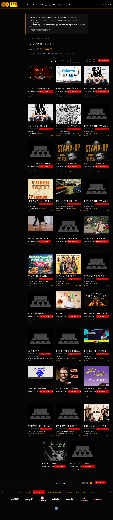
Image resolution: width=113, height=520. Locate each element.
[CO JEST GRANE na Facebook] (56, 510)
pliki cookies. (71, 17)
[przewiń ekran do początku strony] (2, 492)
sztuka (66, 53)
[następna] (62, 60)
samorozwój (56, 53)
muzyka (46, 53)
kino (40, 53)
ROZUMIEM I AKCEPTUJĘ (40, 30)
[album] (94, 60)
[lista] (86, 60)
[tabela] (90, 60)
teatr (73, 53)
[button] (24, 4)
